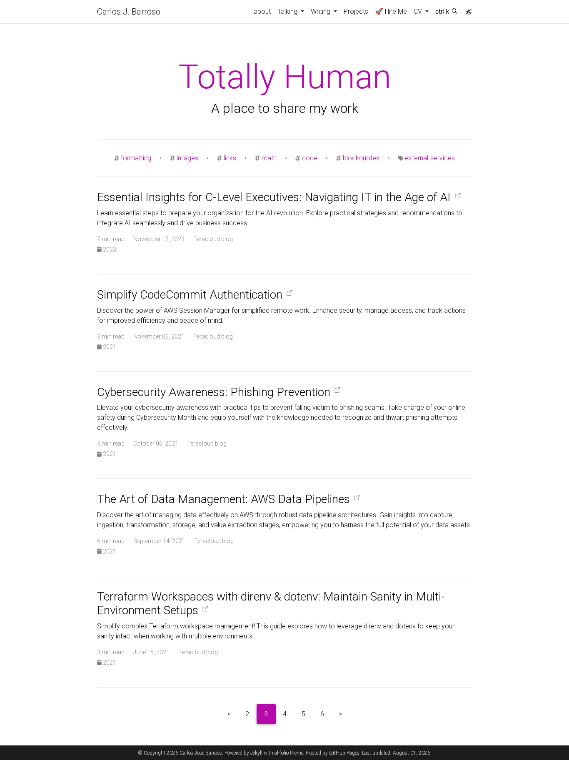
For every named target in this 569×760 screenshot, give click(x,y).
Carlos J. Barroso (128, 12)
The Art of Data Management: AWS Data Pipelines (223, 499)
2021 (109, 347)
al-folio (282, 753)
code (309, 158)
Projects (356, 11)
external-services (430, 158)
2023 (109, 249)
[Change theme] (466, 9)
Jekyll (256, 753)
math (269, 158)
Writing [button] (321, 11)
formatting (136, 158)
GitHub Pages (344, 753)
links (230, 158)
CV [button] (419, 11)
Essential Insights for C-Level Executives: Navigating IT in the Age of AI (274, 197)
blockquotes (361, 158)
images (187, 158)
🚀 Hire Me (391, 11)
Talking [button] (288, 11)
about (262, 11)
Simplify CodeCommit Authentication (189, 295)
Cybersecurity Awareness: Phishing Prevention (213, 392)
